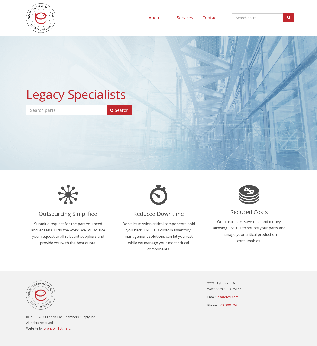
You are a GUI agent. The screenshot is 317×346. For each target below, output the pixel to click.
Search (121, 110)
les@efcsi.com (228, 297)
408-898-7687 (229, 305)
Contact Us (213, 17)
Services (185, 17)
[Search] (288, 17)
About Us (158, 17)
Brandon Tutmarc (57, 328)
